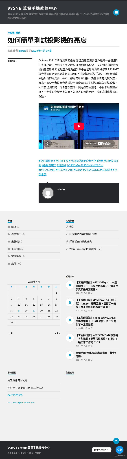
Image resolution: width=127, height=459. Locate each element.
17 (19, 310)
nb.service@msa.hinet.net (21, 402)
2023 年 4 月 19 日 (42, 50)
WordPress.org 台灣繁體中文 (85, 248)
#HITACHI (97, 165)
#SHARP (68, 169)
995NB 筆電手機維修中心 (33, 8)
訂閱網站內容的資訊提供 (83, 234)
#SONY (78, 169)
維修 (18, 32)
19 (34, 310)
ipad (13, 226)
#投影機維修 (46, 160)
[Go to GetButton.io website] (120, 456)
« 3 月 (10, 333)
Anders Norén (26, 453)
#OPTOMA (73, 165)
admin (22, 50)
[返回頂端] (116, 441)
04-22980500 (15, 395)
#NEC (59, 169)
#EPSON (85, 165)
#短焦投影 (103, 160)
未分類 (15, 248)
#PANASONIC (47, 169)
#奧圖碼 (61, 165)
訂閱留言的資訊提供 (80, 241)
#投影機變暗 (76, 160)
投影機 (11, 32)
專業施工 (16, 234)
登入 (71, 226)
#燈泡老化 (90, 160)
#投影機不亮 (61, 160)
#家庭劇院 (106, 169)
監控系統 (16, 256)
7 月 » (57, 333)
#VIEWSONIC (91, 169)
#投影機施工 (49, 165)
